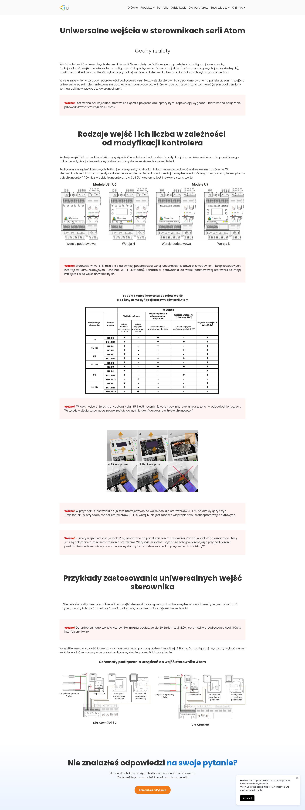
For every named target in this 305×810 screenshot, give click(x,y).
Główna (133, 8)
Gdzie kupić (178, 8)
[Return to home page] (64, 8)
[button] (153, 790)
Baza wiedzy (218, 8)
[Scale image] (105, 214)
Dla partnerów (198, 8)
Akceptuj (247, 798)
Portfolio (162, 8)
